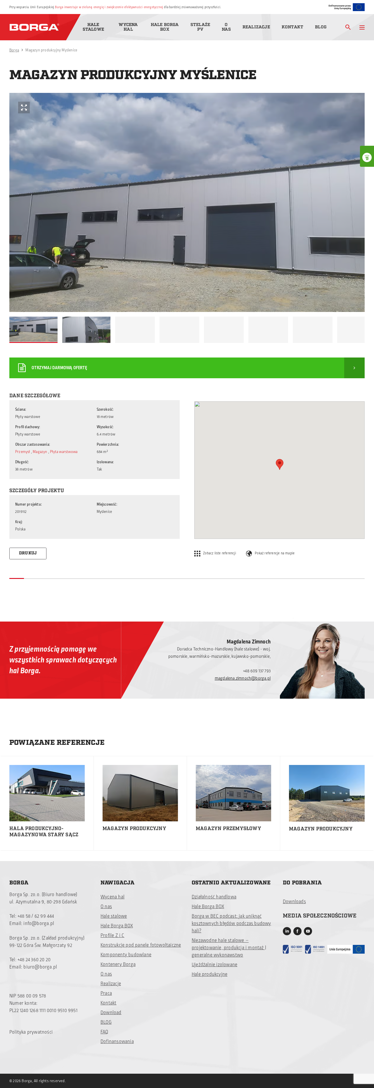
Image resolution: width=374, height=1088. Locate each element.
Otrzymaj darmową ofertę (59, 368)
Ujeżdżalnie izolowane (214, 964)
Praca (106, 993)
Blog (320, 27)
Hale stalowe (93, 27)
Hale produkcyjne (209, 974)
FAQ (104, 1031)
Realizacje (256, 27)
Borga (14, 50)
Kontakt (292, 27)
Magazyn (40, 451)
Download (111, 1012)
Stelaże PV (200, 27)
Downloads (294, 901)
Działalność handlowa (214, 896)
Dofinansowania (117, 1041)
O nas (226, 27)
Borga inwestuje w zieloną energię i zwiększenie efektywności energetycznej (109, 7)
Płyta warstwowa (63, 451)
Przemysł (22, 451)
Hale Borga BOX (165, 27)
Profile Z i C (112, 935)
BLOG (106, 1022)
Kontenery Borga (118, 964)
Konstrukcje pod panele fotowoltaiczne (141, 945)
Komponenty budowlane (126, 954)
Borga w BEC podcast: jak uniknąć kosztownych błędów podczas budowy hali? (231, 923)
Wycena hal (128, 27)
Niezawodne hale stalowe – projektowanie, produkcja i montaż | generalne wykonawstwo (229, 948)
